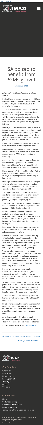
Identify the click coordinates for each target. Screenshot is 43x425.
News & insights (8, 376)
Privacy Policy (6, 423)
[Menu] (38, 9)
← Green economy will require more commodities (21, 336)
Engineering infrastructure (12, 404)
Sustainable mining (9, 402)
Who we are (6, 371)
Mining (4, 399)
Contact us (6, 387)
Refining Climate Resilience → (29, 340)
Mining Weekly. (30, 325)
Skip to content (5, 1)
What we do (6, 373)
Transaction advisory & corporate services (18, 410)
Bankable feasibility (9, 407)
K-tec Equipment (8, 379)
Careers (5, 384)
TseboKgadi (6, 381)
